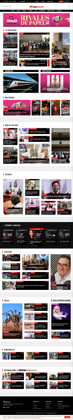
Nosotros (35, 369)
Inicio (34, 368)
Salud (36, 10)
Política (12, 10)
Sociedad (24, 10)
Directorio (35, 371)
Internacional (42, 10)
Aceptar (67, 417)
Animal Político (48, 368)
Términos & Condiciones (52, 377)
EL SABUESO (37, 1)
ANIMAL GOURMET (50, 1)
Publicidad (60, 368)
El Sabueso (48, 369)
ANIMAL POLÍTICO (30, 1)
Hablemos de (59, 10)
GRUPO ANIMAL (22, 1)
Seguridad (30, 10)
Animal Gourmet (49, 372)
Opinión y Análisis (51, 10)
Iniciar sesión (67, 1)
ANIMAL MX (43, 1)
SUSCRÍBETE (61, 1)
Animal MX (48, 370)
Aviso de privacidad (37, 372)
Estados (18, 10)
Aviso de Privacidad (37, 417)
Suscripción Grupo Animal (63, 369)
